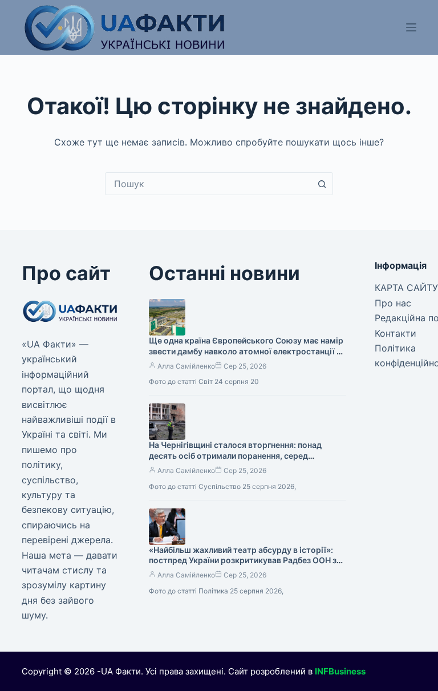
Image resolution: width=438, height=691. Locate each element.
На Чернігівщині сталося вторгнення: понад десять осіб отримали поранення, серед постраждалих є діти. (235, 455)
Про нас (393, 303)
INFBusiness (340, 671)
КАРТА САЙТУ (406, 287)
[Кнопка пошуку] (321, 184)
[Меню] (411, 27)
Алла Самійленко (186, 366)
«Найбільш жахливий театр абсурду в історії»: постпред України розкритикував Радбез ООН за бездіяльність (245, 560)
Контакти (395, 333)
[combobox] (208, 183)
